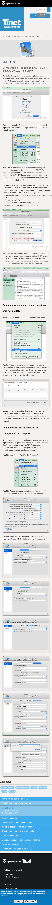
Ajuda (8, 36)
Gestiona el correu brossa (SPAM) (17, 822)
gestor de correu (23, 787)
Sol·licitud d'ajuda (10, 844)
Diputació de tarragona (11, 3)
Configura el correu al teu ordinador (23, 36)
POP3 (13, 791)
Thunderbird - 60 (9, 813)
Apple (5, 791)
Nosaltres (8, 884)
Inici (4, 36)
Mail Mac (43, 787)
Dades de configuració (12, 835)
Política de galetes (12, 877)
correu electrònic (8, 787)
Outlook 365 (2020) (10, 810)
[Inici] (12, 19)
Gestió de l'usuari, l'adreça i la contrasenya (21, 840)
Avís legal (9, 874)
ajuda (34, 787)
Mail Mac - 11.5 (8, 808)
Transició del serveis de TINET (16, 799)
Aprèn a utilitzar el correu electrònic (18, 827)
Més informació (30, 901)
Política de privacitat (13, 870)
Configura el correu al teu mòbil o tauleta (20, 831)
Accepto (18, 901)
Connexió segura (9, 818)
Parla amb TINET (12, 888)
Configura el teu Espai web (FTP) (17, 849)
